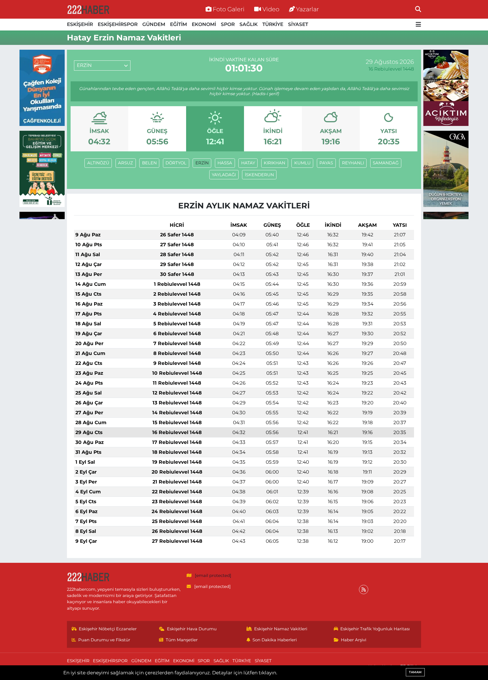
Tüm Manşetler (182, 639)
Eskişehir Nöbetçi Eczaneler (108, 628)
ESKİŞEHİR (80, 24)
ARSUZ (125, 162)
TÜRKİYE (272, 24)
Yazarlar (307, 9)
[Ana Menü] (418, 25)
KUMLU (302, 162)
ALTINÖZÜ (98, 162)
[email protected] (213, 575)
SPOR (228, 24)
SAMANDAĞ (385, 162)
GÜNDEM (153, 24)
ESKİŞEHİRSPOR (118, 24)
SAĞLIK (248, 24)
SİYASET (298, 24)
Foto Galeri (229, 9)
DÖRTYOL (175, 162)
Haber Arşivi (353, 639)
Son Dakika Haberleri (274, 639)
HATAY (248, 162)
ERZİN (202, 162)
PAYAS (326, 162)
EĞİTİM (178, 24)
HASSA (224, 162)
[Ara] (418, 9)
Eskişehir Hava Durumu (192, 628)
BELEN (149, 162)
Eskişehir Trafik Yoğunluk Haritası (375, 628)
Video (270, 9)
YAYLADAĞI (224, 174)
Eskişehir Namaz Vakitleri (280, 628)
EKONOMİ (204, 24)
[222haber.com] (88, 9)
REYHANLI (353, 162)
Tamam (415, 672)
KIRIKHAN (274, 162)
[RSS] (363, 589)
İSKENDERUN (259, 174)
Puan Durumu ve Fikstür (104, 639)
